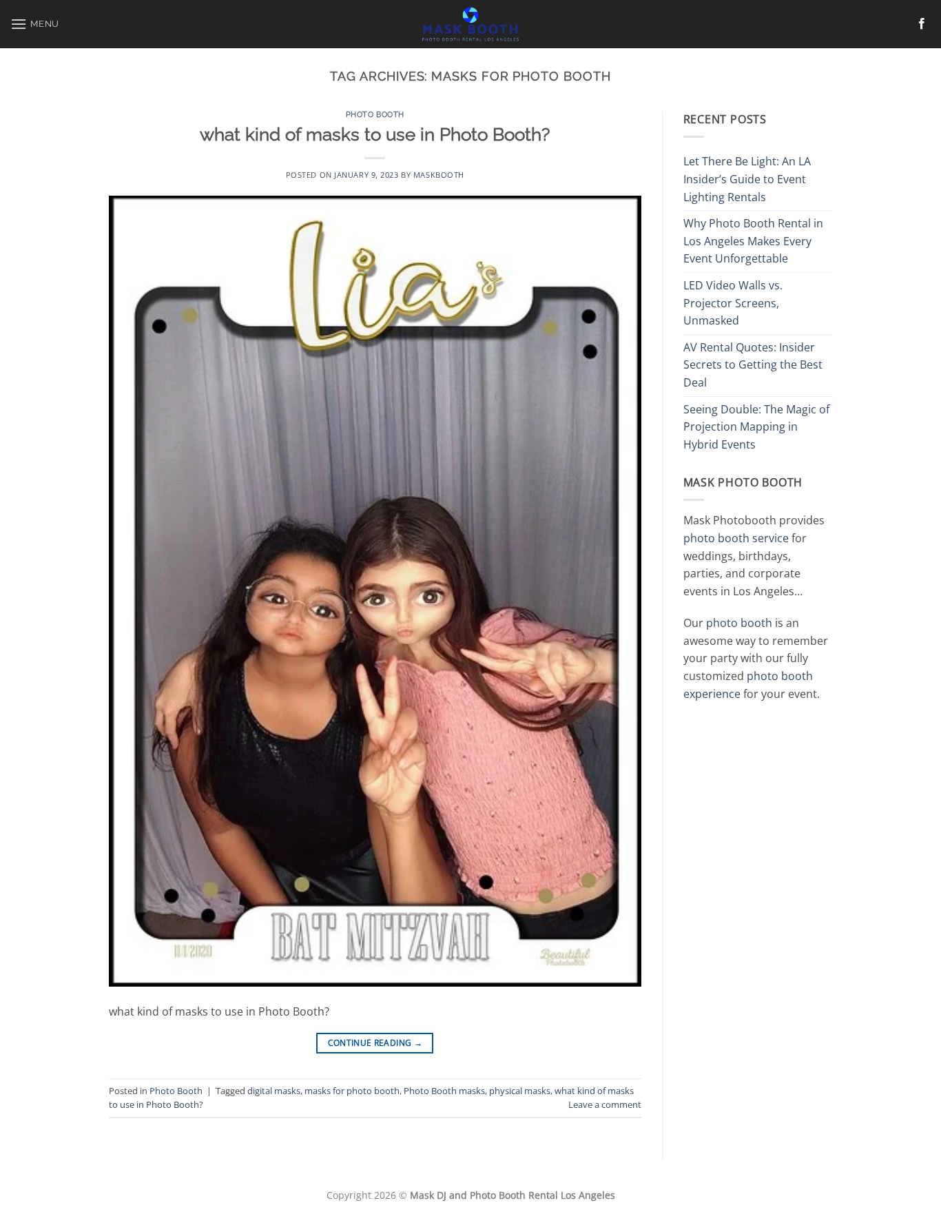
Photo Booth (375, 114)
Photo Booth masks (444, 1090)
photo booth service (736, 538)
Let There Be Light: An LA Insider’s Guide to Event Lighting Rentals (747, 179)
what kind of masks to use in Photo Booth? (375, 134)
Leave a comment (604, 1104)
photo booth (739, 622)
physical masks (519, 1090)
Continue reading (375, 1043)
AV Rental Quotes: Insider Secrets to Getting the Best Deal (753, 365)
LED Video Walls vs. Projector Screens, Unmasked (733, 303)
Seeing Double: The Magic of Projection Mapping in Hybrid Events (756, 427)
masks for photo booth (352, 1090)
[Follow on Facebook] (921, 24)
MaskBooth (438, 174)
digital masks (273, 1090)
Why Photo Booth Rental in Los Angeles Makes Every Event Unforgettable (753, 241)
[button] (34, 24)
